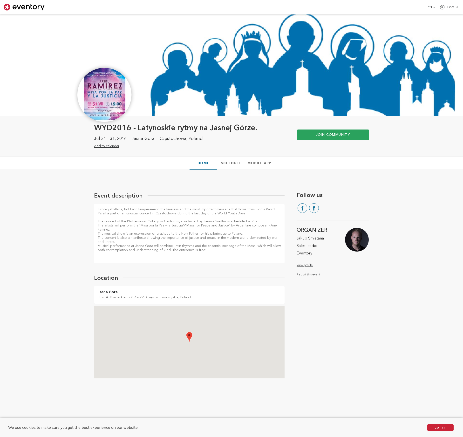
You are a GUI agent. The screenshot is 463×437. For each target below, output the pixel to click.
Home (203, 163)
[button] (431, 7)
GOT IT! (440, 427)
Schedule (231, 163)
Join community (333, 135)
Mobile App (259, 163)
